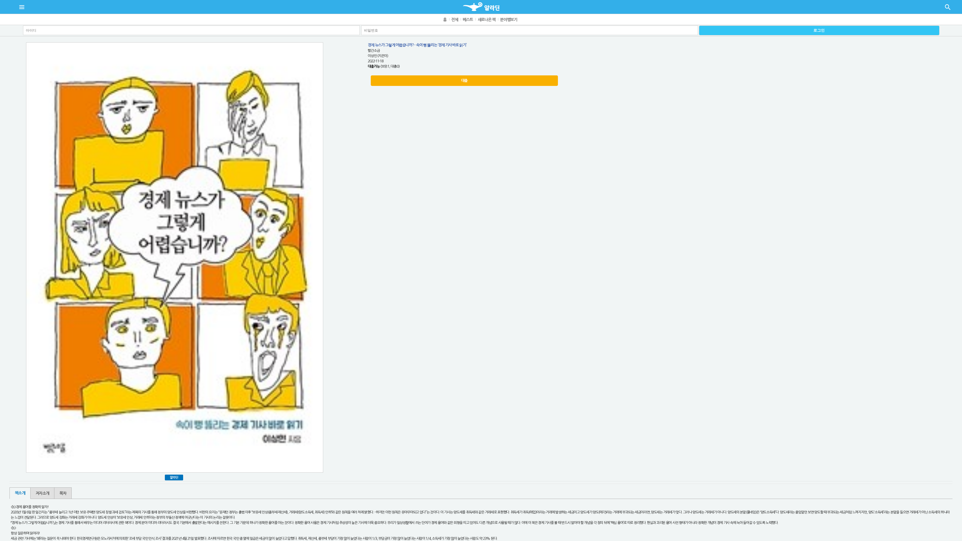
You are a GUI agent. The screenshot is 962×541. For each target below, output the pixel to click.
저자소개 (42, 493)
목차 (62, 493)
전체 (454, 20)
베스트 (468, 20)
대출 (464, 80)
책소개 (20, 493)
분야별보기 (508, 20)
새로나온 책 (487, 20)
